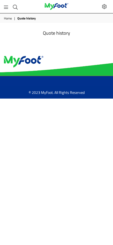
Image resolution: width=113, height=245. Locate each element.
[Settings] (104, 7)
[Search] (15, 7)
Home (8, 18)
